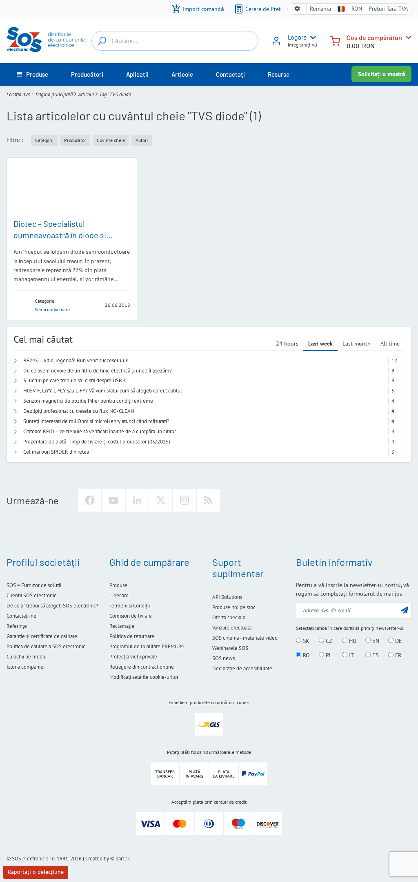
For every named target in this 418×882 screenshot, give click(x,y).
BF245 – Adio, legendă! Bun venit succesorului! (76, 360)
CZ (328, 641)
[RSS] (208, 500)
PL (328, 655)
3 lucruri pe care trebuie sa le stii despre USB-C (75, 380)
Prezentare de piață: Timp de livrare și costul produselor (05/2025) (96, 441)
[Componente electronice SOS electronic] (46, 39)
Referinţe (17, 626)
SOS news (223, 658)
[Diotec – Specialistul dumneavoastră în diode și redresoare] (71, 187)
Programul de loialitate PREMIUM (146, 646)
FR (397, 655)
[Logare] (276, 43)
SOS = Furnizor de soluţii (34, 585)
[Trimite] (404, 610)
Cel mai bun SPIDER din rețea (56, 451)
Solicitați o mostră (381, 74)
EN (375, 641)
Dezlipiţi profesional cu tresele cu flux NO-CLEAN (78, 411)
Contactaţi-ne (21, 615)
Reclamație (121, 626)
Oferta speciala (228, 617)
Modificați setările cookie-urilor (143, 677)
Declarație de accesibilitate (242, 668)
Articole (86, 94)
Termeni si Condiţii (129, 605)
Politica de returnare (131, 636)
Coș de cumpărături (374, 37)
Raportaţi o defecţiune (36, 871)
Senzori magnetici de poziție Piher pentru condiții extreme (88, 400)
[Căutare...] (102, 41)
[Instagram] (184, 500)
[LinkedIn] (137, 500)
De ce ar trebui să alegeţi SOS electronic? (52, 605)
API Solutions (227, 597)
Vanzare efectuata (231, 627)
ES (374, 655)
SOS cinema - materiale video (245, 637)
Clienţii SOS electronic (31, 595)
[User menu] (311, 37)
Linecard (119, 595)
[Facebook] (89, 500)
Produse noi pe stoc (234, 607)
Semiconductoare (52, 309)
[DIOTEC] (21, 304)
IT (350, 655)
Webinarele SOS (230, 648)
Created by (97, 858)
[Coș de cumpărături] (335, 40)
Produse (118, 585)
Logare (297, 37)
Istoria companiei (25, 666)
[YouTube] (113, 500)
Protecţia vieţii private (133, 656)
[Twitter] (160, 500)
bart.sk (123, 858)
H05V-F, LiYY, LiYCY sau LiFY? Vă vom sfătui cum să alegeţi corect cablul (102, 390)
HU (351, 641)
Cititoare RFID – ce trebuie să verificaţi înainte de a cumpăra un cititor (99, 431)
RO (305, 655)
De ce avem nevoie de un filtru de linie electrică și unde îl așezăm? (97, 370)
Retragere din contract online (141, 666)
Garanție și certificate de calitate (42, 636)
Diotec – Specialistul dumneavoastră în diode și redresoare (59, 235)
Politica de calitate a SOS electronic (46, 646)
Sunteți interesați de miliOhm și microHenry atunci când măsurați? (96, 421)
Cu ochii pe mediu (27, 656)
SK (305, 641)
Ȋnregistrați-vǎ (302, 45)
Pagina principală (54, 94)
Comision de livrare (130, 615)
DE (398, 641)
